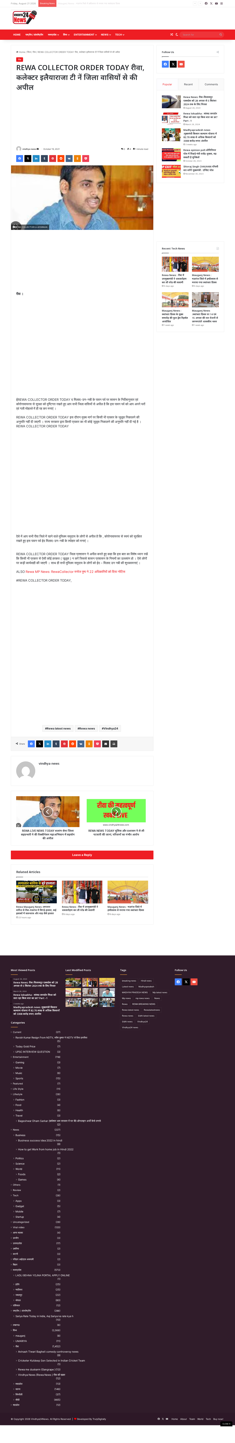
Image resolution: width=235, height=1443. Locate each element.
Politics (19, 1158)
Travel (18, 1115)
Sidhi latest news (146, 1015)
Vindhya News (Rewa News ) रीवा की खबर (41, 1374)
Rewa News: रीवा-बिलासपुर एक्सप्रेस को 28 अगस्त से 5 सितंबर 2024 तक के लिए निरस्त (199, 100)
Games (22, 1179)
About (183, 1419)
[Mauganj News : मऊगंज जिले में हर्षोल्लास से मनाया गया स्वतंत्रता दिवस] (128, 892)
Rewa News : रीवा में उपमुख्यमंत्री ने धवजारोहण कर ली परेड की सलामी (80, 908)
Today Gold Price (25, 1046)
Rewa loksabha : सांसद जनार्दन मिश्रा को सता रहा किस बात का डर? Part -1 (200, 117)
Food (18, 1104)
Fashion (19, 1099)
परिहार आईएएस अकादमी (23, 1259)
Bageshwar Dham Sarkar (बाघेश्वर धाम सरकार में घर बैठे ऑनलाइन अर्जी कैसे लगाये (59, 1121)
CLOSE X (226, 1424)
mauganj (20, 1335)
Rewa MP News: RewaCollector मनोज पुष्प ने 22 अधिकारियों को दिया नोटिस (75, 572)
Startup (19, 1216)
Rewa (124, 1004)
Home (17, 34)
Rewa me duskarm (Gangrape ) (36, 1369)
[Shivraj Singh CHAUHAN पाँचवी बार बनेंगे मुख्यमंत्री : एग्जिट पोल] (171, 171)
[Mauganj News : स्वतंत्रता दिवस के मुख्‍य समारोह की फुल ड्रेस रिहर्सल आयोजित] (175, 299)
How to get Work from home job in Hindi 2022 (45, 1149)
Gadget (19, 1206)
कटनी (15, 1254)
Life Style (18, 1089)
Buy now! (218, 1419)
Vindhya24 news (130, 1027)
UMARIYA (21, 1341)
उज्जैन (16, 1238)
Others (16, 1184)
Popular (167, 84)
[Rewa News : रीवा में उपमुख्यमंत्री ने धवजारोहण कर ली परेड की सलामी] (82, 892)
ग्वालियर (18, 1289)
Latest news (128, 986)
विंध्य (65, 34)
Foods (21, 1174)
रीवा (34, 52)
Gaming (19, 1062)
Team (192, 1419)
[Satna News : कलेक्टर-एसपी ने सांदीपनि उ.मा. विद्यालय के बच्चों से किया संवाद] (107, 1002)
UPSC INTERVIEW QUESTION (32, 1051)
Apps (18, 1200)
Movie (19, 1067)
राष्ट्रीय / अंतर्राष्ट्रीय (34, 34)
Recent (188, 84)
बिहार (15, 1264)
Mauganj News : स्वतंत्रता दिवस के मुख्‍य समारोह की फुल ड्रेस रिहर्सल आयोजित (92, 3)
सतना (17, 1389)
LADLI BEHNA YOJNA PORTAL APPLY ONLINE (42, 1275)
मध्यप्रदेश (52, 34)
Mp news (126, 998)
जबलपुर (18, 1294)
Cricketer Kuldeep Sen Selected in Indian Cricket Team (51, 1360)
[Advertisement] (154, 18)
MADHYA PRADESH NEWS (135, 992)
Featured (18, 1083)
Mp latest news (160, 992)
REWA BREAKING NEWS (143, 1004)
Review (17, 1190)
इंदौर (17, 1284)
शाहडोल (18, 1383)
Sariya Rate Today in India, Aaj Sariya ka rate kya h (44, 1316)
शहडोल (16, 1405)
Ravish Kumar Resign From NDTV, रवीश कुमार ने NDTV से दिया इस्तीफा (51, 1037)
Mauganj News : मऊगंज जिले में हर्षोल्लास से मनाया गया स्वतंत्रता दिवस (126, 908)
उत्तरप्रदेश (17, 1243)
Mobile (19, 1211)
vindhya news (29, 149)
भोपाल (18, 1300)
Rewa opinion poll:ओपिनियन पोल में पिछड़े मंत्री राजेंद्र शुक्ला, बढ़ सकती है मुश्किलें (199, 153)
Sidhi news (127, 1021)
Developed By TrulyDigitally (91, 1419)
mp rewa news (142, 998)
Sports (19, 1078)
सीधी (17, 1399)
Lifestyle (17, 1094)
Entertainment (84, 34)
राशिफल (16, 1305)
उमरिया (16, 1248)
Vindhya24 (111, 728)
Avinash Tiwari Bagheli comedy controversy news (48, 1351)
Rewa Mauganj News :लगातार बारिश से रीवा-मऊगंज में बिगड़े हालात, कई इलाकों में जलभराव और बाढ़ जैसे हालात (36, 910)
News (104, 34)
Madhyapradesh (146, 986)
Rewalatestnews (152, 1010)
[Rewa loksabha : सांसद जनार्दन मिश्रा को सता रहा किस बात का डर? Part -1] (171, 118)
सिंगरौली (18, 1394)
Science (19, 1163)
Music (18, 1073)
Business (20, 1135)
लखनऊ (16, 1325)
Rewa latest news (59, 728)
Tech (118, 34)
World (18, 1168)
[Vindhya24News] (24, 17)
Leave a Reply (82, 855)
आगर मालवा (18, 1232)
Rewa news (87, 728)
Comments (211, 84)
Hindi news (146, 980)
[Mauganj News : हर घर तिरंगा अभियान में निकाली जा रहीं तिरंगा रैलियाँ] (107, 992)
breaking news (129, 980)
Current (17, 1032)
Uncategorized (21, 1222)
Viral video (18, 1227)
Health (19, 1110)
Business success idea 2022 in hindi (40, 1140)
